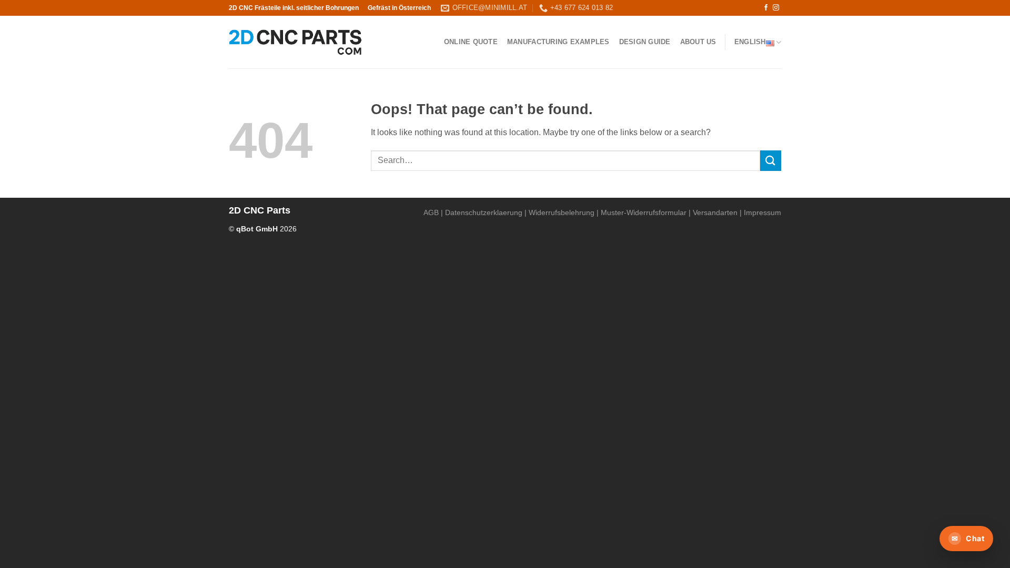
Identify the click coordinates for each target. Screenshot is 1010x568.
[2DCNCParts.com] (295, 42)
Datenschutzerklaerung (483, 212)
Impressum (762, 212)
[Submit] (770, 160)
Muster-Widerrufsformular (643, 212)
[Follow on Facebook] (766, 8)
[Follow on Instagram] (776, 8)
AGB (431, 212)
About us (698, 42)
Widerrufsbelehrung (561, 212)
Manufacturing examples (558, 42)
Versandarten (715, 212)
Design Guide (645, 42)
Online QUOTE (471, 42)
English (750, 42)
